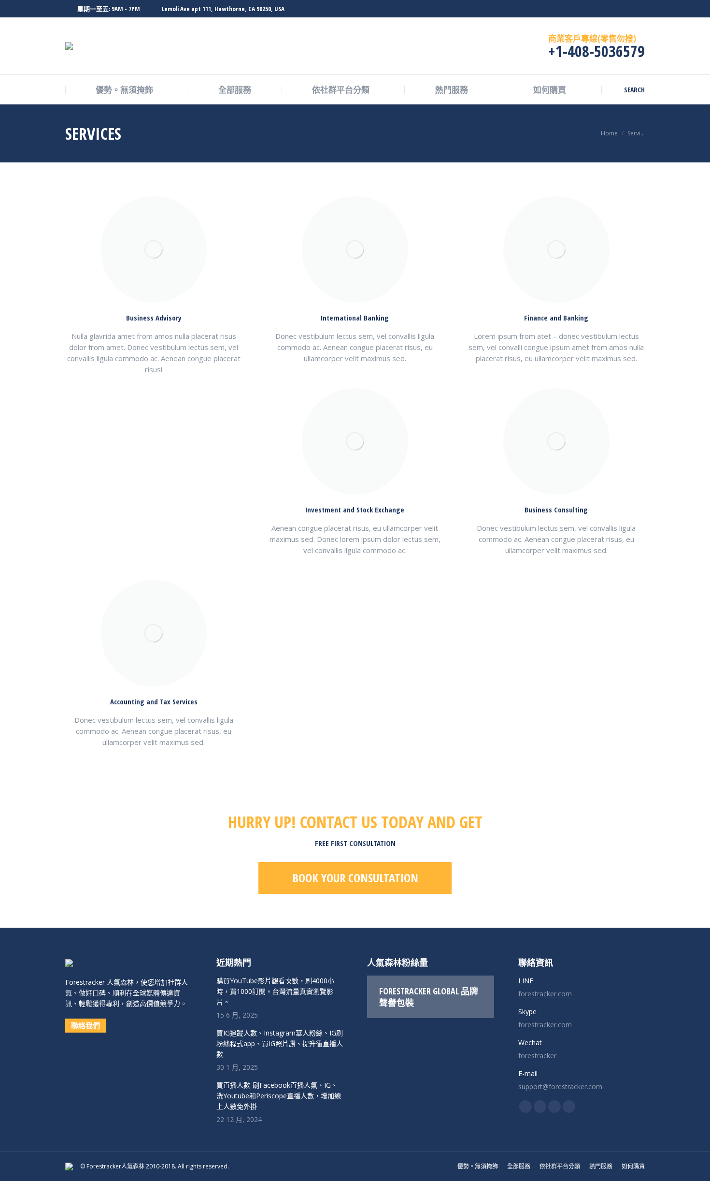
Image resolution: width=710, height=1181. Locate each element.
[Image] (153, 249)
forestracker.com (545, 993)
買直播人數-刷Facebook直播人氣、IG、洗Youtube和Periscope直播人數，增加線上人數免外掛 (278, 1095)
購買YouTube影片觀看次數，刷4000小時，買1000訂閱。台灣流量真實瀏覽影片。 (275, 991)
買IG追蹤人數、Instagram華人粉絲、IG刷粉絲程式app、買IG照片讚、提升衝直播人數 (279, 1043)
